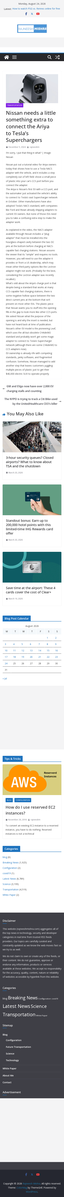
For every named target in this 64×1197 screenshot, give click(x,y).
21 (39, 656)
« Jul (5, 678)
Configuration (23, 800)
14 (39, 650)
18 (14, 656)
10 (6, 650)
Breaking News (11, 862)
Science (7, 884)
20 (31, 656)
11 (14, 650)
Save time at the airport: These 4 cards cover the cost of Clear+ (30, 590)
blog (9, 800)
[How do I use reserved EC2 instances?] (32, 779)
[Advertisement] (32, 717)
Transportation (14, 105)
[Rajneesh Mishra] (7, 57)
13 (31, 650)
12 (22, 650)
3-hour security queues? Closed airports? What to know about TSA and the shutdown (29, 461)
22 (48, 656)
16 (56, 650)
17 (6, 656)
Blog (5, 1034)
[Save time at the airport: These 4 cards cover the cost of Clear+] (32, 554)
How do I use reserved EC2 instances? (30, 810)
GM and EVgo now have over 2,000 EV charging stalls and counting (30, 388)
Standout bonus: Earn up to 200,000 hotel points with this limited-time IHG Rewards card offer (29, 526)
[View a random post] (57, 57)
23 (56, 656)
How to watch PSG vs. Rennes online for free (36, 8)
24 (6, 663)
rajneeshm (34, 147)
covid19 (7, 873)
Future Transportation (18, 1046)
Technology (12, 1060)
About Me (8, 1075)
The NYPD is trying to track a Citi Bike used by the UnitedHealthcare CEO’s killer (30, 401)
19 (22, 656)
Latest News (9, 878)
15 (48, 650)
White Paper (9, 894)
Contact (7, 1082)
